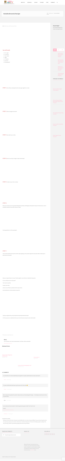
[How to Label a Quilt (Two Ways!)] (58, 85)
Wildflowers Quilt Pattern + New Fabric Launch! (61, 68)
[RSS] (54, 434)
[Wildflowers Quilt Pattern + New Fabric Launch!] (55, 68)
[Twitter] (52, 434)
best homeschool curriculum (8, 409)
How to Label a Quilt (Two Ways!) (57, 89)
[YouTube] (50, 434)
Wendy (5, 389)
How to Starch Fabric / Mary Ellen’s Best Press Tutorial (58, 101)
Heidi (5, 379)
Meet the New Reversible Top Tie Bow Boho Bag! (61, 61)
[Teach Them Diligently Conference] (9, 350)
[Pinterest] (48, 434)
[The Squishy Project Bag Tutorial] (58, 108)
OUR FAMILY (32, 449)
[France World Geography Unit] (25, 356)
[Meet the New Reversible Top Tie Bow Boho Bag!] (55, 61)
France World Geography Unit (24, 365)
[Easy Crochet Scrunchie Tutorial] (58, 120)
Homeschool (51, 13)
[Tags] (62, 50)
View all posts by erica (8, 343)
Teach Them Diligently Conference (7, 355)
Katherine (5, 413)
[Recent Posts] (55, 50)
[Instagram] (47, 434)
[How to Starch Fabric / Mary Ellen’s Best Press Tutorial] (58, 96)
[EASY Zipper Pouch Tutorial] (58, 131)
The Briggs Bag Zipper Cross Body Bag (61, 74)
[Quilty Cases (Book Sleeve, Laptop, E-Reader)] (55, 54)
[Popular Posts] (58, 50)
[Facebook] (45, 434)
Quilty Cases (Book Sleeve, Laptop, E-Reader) (60, 55)
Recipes (10, 26)
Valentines (14, 26)
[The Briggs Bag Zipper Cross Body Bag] (55, 75)
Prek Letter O (36, 357)
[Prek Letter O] (41, 352)
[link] (57, 2)
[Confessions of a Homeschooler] (8, 2)
